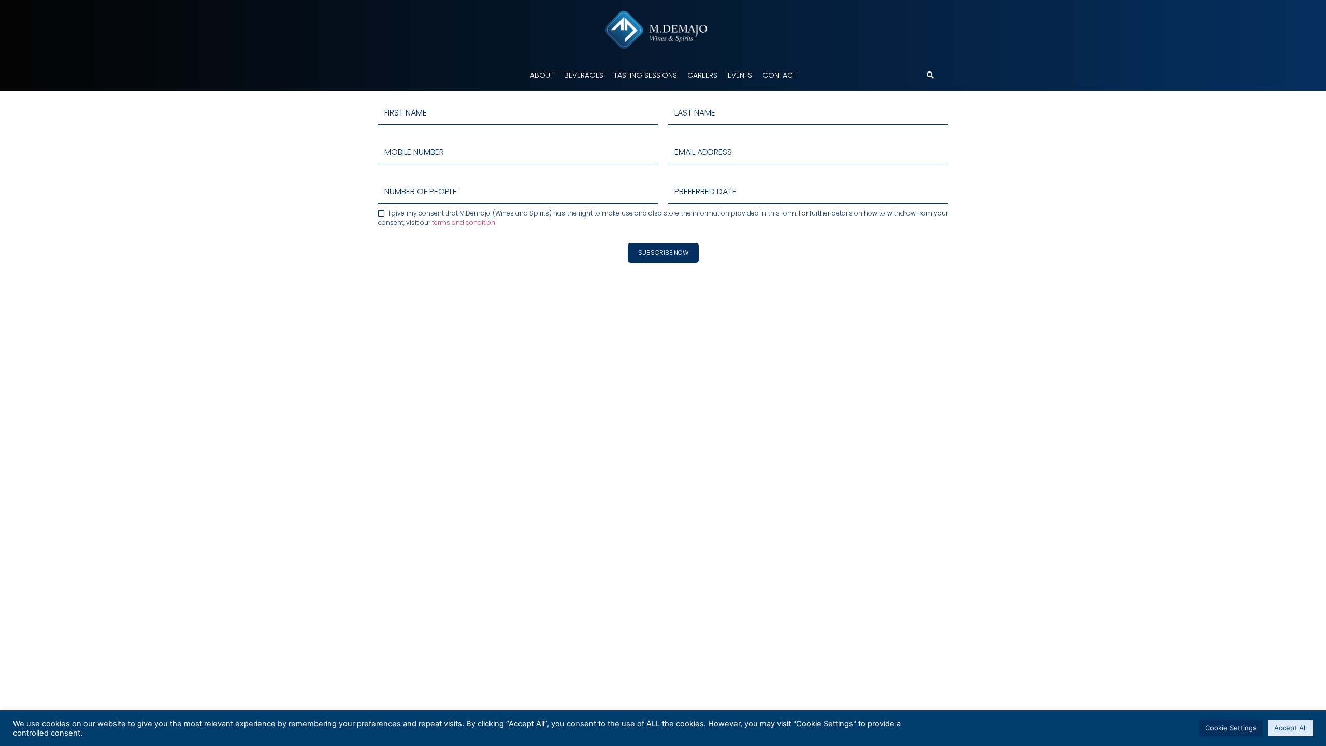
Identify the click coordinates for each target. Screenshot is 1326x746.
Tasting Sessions (645, 75)
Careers (702, 75)
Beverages (583, 75)
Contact (779, 75)
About (542, 75)
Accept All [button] (1290, 728)
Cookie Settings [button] (1231, 728)
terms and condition (463, 222)
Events (740, 75)
